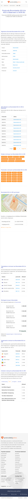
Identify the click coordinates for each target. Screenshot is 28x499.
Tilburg (3, 462)
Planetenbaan (4, 161)
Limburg (17, 462)
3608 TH (19, 181)
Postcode (4, 116)
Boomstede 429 (17, 128)
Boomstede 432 (17, 136)
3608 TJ (19, 172)
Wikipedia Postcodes (20, 478)
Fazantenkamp (5, 159)
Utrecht (15, 70)
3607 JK (17, 362)
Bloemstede (16, 156)
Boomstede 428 (17, 125)
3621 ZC (17, 291)
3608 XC (14, 176)
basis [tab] (10, 381)
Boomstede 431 (17, 134)
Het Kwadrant (12, 159)
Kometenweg (18, 159)
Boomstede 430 (17, 131)
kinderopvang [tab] (5, 381)
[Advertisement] (14, 90)
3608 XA (14, 181)
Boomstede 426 (17, 119)
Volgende (24, 148)
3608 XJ (9, 172)
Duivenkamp (4, 156)
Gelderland (17, 459)
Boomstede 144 (10, 316)
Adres (15, 116)
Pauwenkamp (11, 161)
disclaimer (20, 497)
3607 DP (3, 179)
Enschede (3, 471)
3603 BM (18, 365)
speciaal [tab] (19, 381)
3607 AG (14, 179)
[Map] (14, 203)
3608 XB (9, 179)
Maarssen (15, 65)
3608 (14, 53)
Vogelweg (22, 156)
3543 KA (18, 288)
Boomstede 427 (17, 122)
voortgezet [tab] (14, 381)
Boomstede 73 (9, 326)
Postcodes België (19, 479)
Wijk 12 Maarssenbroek (18, 62)
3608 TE (19, 179)
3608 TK (14, 172)
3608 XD (19, 174)
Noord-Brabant (18, 464)
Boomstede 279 (10, 321)
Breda (2, 467)
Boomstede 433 (17, 139)
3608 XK (9, 174)
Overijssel (17, 467)
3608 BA (18, 354)
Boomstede (15, 47)
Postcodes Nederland (6, 478)
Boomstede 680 (10, 306)
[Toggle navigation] (2, 2)
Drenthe (17, 453)
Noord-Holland (18, 466)
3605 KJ (17, 359)
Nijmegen (3, 469)
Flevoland (17, 455)
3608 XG (14, 174)
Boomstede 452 (10, 311)
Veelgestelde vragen (6, 479)
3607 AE (9, 176)
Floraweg (10, 156)
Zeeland (17, 471)
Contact (3, 481)
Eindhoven (3, 460)
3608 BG (21, 12)
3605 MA (18, 279)
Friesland (17, 457)
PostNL (16, 483)
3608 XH (3, 172)
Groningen (3, 464)
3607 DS (9, 181)
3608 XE (3, 176)
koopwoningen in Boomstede (13, 334)
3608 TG (3, 174)
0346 (14, 56)
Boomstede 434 (17, 142)
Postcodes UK (18, 481)
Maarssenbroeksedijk (20, 161)
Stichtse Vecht (16, 67)
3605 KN (18, 356)
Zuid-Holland (18, 473)
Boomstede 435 (17, 145)
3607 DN (3, 181)
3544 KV (17, 285)
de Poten (9, 486)
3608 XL (19, 176)
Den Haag (3, 457)
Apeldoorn (3, 473)
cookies (25, 497)
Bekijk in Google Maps (6, 227)
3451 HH (18, 282)
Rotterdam (3, 455)
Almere (3, 466)
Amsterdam (4, 453)
